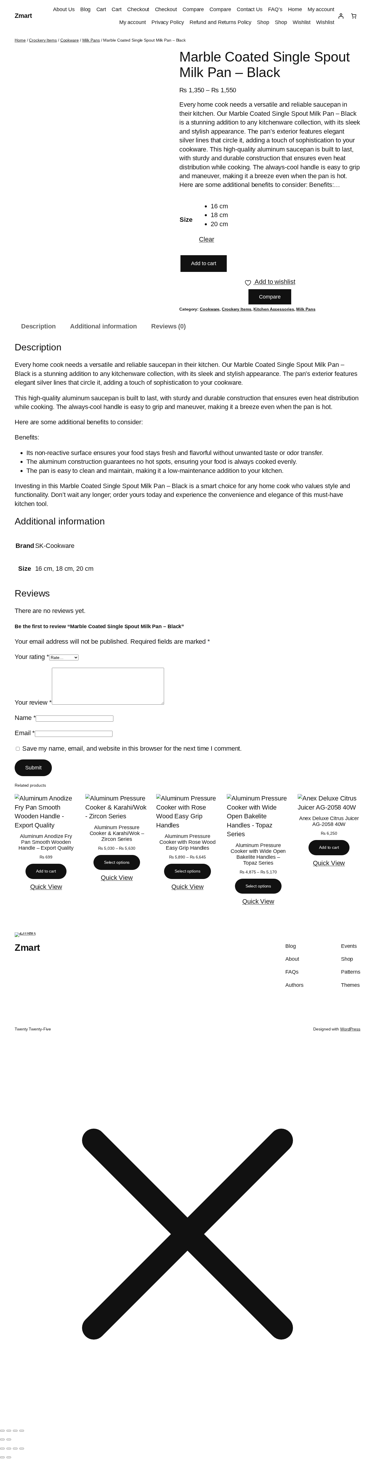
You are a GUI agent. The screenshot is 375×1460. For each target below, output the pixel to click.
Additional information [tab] (103, 326)
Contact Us (249, 9)
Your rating (32, 656)
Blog (85, 9)
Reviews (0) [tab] (168, 326)
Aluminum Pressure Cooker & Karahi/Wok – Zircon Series (117, 833)
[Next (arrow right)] (8, 1439)
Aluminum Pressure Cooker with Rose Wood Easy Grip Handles (187, 842)
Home (295, 9)
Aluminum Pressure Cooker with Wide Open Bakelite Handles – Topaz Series (258, 854)
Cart (101, 9)
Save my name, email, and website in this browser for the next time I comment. (132, 748)
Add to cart (203, 263)
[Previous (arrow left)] (2, 1439)
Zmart (23, 15)
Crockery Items (43, 40)
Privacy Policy (167, 22)
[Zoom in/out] (2, 1431)
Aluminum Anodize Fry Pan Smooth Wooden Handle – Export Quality (46, 842)
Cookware (69, 40)
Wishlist (302, 22)
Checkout (138, 9)
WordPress (350, 1029)
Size (186, 219)
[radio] (219, 206)
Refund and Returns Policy (221, 22)
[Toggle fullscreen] (8, 1431)
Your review (33, 702)
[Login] (340, 16)
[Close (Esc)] (21, 1431)
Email (25, 733)
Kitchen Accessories (273, 309)
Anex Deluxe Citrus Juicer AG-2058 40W (329, 821)
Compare (193, 9)
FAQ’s (275, 9)
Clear (206, 239)
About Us (63, 9)
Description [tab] (38, 326)
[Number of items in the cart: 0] (353, 16)
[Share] (15, 1431)
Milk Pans (91, 40)
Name (25, 717)
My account (321, 9)
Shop (263, 22)
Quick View (46, 886)
